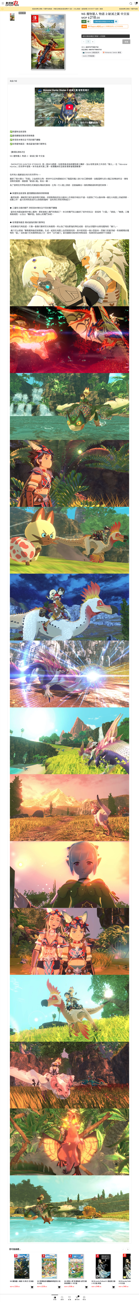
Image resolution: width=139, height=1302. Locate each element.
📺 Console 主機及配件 (91, 52)
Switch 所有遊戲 (88, 56)
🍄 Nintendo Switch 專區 (112, 52)
